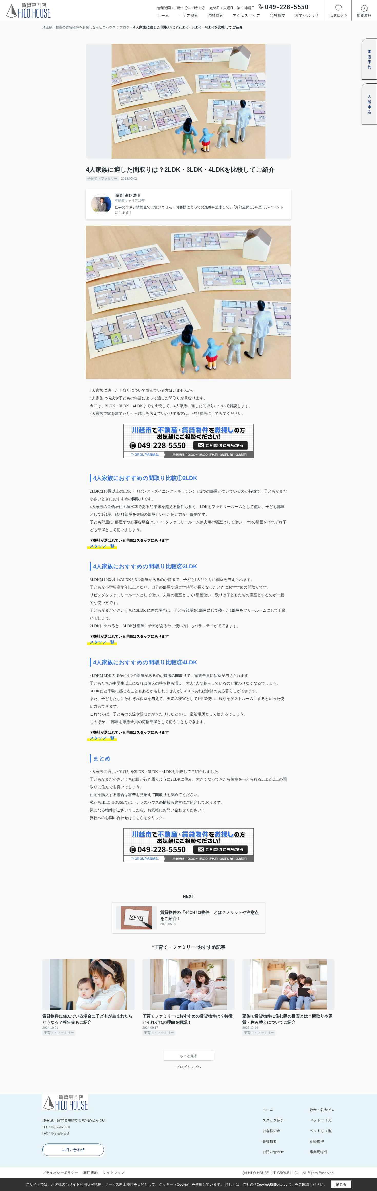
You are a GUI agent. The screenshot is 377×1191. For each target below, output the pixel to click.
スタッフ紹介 (273, 1120)
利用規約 (90, 1172)
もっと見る (188, 1056)
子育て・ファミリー (102, 178)
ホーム (163, 15)
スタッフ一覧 (102, 546)
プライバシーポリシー (60, 1172)
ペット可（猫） (322, 1130)
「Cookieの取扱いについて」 (274, 1184)
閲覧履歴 (364, 15)
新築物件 (317, 1141)
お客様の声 (271, 1130)
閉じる (341, 1184)
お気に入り (339, 15)
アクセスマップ (247, 15)
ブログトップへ (188, 1067)
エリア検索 (188, 15)
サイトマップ (113, 1172)
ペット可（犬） (322, 1120)
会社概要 (277, 15)
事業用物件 (319, 1151)
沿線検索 (215, 15)
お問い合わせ (307, 15)
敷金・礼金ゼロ (322, 1109)
